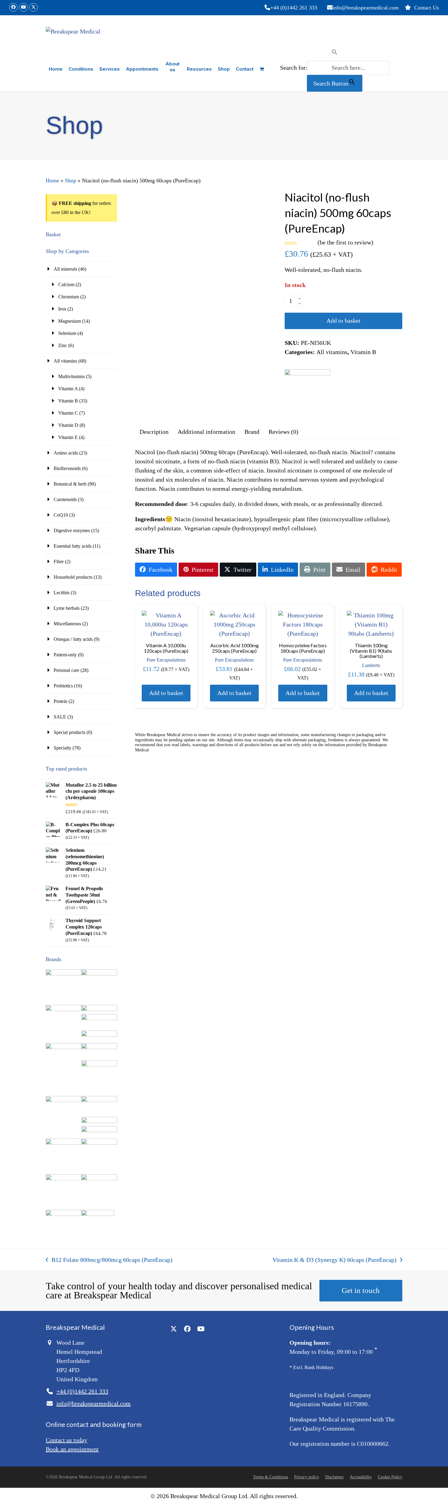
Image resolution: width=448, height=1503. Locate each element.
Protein (60, 701)
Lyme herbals (67, 608)
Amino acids (66, 452)
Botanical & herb (70, 483)
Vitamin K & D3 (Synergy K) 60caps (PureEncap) (334, 1260)
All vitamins (331, 352)
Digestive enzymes (72, 530)
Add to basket (343, 320)
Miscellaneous (67, 623)
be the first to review (345, 242)
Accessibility (361, 1477)
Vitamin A (68, 388)
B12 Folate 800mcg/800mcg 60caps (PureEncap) (109, 1260)
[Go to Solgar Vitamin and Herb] (63, 1214)
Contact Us (426, 8)
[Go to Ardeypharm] (63, 1009)
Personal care (66, 670)
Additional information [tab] (206, 431)
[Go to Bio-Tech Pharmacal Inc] (99, 1035)
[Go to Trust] (97, 1214)
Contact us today (66, 1440)
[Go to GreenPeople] (63, 1100)
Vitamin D (68, 425)
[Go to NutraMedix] (63, 1178)
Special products (69, 732)
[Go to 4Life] (63, 973)
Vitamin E (68, 437)
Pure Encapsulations (166, 659)
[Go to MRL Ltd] (99, 1143)
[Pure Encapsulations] (307, 392)
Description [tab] (154, 431)
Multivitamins (71, 376)
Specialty (62, 747)
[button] (262, 68)
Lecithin (61, 592)
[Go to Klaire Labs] (99, 1130)
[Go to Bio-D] (99, 1018)
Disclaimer (334, 1477)
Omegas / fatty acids (73, 639)
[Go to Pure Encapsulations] (99, 1178)
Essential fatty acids (72, 546)
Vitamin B (363, 352)
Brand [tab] (251, 431)
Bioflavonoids (67, 468)
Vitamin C (68, 413)
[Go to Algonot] (99, 973)
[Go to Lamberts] (63, 1143)
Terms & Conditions (270, 1477)
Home (52, 180)
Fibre (59, 561)
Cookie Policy (390, 1477)
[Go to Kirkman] (99, 1121)
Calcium (66, 284)
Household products (73, 577)
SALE (60, 716)
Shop (70, 180)
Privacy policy (306, 1477)
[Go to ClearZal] (99, 1064)
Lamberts (371, 665)
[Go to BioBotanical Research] (63, 1047)
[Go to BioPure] (99, 1047)
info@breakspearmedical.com (365, 8)
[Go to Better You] (99, 1009)
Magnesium (69, 321)
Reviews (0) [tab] (283, 431)
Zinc (62, 345)
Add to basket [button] (166, 693)
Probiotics (63, 685)
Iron (62, 308)
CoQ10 (61, 515)
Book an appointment (72, 1449)
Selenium (67, 333)
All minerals (65, 269)
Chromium (68, 296)
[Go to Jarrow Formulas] (99, 1100)
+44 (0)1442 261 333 (293, 8)
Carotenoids (65, 499)
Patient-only (65, 654)
